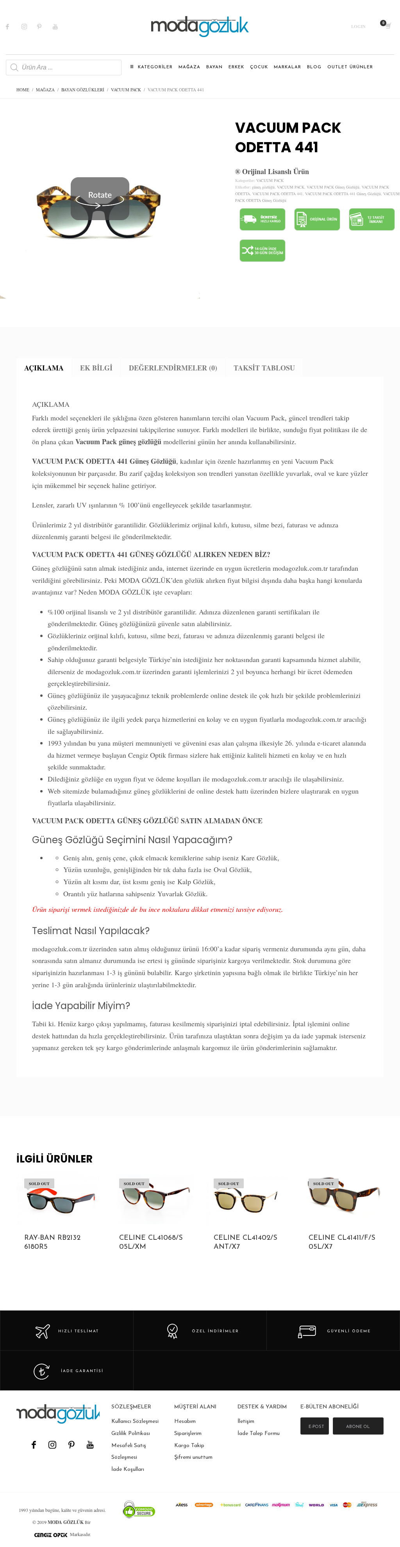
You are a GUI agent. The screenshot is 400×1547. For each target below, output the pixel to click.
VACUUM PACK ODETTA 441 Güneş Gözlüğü (343, 193)
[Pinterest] (45, 26)
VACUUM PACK (270, 180)
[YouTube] (89, 1444)
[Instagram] (29, 26)
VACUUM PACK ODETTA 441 (277, 193)
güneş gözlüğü (263, 187)
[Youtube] (60, 26)
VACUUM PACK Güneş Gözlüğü (333, 187)
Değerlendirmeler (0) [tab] (173, 368)
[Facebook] (13, 26)
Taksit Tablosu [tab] (264, 368)
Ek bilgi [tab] (96, 368)
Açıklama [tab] (44, 368)
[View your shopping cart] (387, 26)
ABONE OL (358, 1427)
